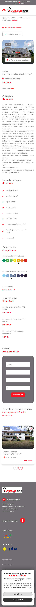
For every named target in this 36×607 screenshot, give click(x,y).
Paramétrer (18, 594)
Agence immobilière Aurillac (13, 18)
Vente (27, 18)
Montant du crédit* (12, 361)
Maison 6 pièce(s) (12, 453)
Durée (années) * (11, 369)
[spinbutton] (18, 388)
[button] (20, 468)
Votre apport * (10, 376)
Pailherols (7, 20)
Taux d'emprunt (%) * (12, 384)
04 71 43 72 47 (27, 1)
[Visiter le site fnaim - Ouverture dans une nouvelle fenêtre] (4, 549)
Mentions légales (7, 565)
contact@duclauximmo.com (12, 1)
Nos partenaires (7, 559)
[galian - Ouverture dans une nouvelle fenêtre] (13, 549)
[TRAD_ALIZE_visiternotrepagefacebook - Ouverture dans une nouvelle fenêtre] (22, 520)
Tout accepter (17, 600)
